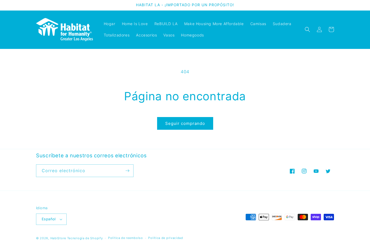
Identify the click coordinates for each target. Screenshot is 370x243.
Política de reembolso (125, 238)
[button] (307, 29)
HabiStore (58, 238)
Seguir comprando (185, 123)
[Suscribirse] (127, 170)
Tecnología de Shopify (85, 238)
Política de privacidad (165, 238)
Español (49, 219)
